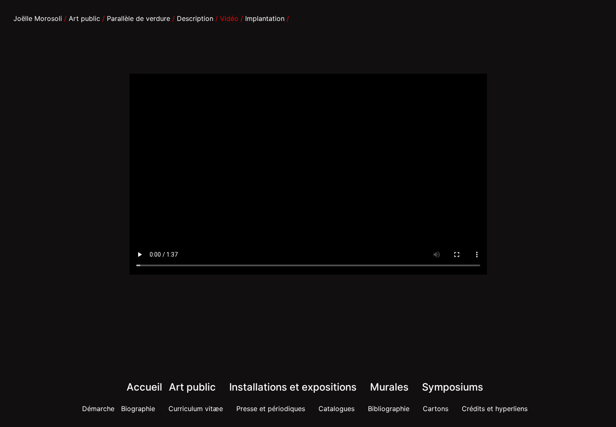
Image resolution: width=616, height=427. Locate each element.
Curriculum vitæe (195, 408)
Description (195, 18)
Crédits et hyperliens (495, 408)
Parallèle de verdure (138, 18)
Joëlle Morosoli (37, 18)
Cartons (435, 408)
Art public (84, 18)
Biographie (138, 408)
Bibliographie (388, 408)
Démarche (98, 408)
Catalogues (336, 408)
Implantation (265, 18)
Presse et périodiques (270, 408)
